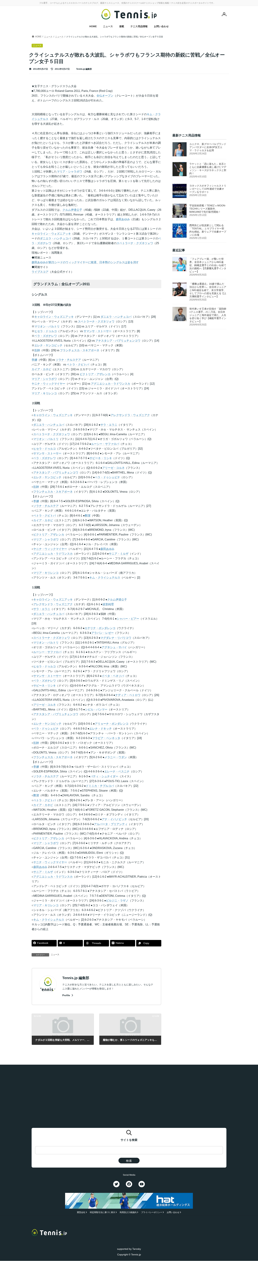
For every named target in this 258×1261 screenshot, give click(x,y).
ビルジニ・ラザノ (117, 900)
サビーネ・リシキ (101, 458)
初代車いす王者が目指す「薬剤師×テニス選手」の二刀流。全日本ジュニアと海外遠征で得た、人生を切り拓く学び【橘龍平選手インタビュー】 (207, 315)
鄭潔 (87, 515)
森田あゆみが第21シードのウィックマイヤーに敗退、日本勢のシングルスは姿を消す (85, 262)
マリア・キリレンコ (44, 393)
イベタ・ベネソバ (113, 675)
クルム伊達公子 (72, 209)
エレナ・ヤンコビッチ (48, 345)
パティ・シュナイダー (104, 776)
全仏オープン (105, 95)
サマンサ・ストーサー (98, 331)
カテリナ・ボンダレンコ (100, 628)
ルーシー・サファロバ (105, 443)
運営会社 (81, 1212)
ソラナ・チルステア (68, 359)
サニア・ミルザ (118, 553)
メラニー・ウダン (115, 757)
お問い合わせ (173, 1212)
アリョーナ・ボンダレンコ (111, 723)
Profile (66, 995)
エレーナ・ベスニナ (117, 771)
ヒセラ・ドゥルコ (45, 331)
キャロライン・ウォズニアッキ (51, 233)
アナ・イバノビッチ (114, 819)
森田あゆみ (123, 219)
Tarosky (136, 1248)
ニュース (55, 954)
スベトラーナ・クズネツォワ (135, 243)
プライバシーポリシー (151, 1212)
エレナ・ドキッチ (100, 728)
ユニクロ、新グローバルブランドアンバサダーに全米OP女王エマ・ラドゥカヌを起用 (207, 147)
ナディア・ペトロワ (127, 695)
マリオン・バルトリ (47, 326)
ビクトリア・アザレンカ (95, 374)
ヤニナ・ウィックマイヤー (48, 383)
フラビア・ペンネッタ (106, 738)
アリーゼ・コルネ (113, 467)
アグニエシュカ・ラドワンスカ (110, 383)
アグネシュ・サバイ (114, 647)
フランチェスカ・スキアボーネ (79, 350)
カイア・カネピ (41, 369)
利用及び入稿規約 (128, 1212)
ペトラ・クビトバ (78, 364)
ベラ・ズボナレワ (45, 335)
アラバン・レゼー (102, 632)
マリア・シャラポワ (69, 171)
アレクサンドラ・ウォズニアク (130, 415)
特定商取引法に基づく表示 (102, 1212)
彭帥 (37, 350)
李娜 (34, 359)
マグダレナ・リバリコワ (115, 637)
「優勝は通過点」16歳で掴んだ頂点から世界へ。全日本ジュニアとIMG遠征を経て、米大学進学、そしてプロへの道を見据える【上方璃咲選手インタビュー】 (207, 290)
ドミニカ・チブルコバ (100, 785)
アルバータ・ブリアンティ (111, 824)
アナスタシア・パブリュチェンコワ (117, 340)
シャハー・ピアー (128, 618)
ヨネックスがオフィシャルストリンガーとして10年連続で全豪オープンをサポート (207, 188)
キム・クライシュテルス (104, 577)
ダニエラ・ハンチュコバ (55, 238)
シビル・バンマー (96, 709)
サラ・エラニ (108, 424)
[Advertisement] (199, 106)
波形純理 (108, 604)
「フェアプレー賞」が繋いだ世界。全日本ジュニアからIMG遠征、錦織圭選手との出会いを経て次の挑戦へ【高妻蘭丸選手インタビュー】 (207, 265)
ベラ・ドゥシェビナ (107, 477)
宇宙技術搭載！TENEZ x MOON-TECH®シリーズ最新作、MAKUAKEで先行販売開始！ (207, 208)
